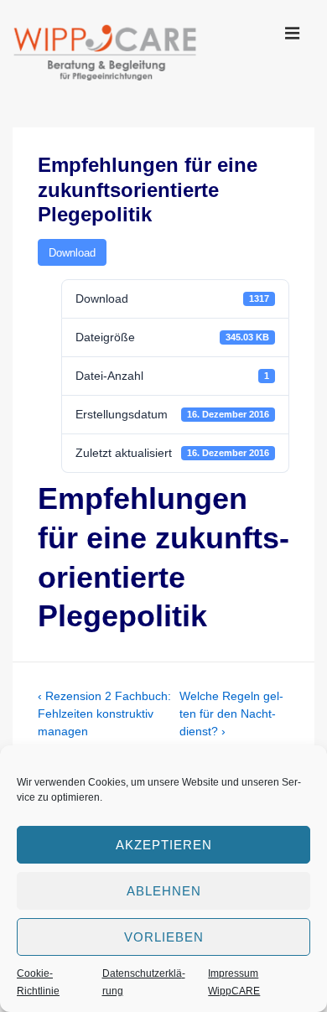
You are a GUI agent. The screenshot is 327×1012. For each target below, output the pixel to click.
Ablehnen (164, 891)
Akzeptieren (164, 845)
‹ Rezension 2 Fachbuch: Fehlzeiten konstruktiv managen (104, 713)
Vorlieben (164, 937)
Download (72, 253)
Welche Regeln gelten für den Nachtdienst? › (231, 713)
